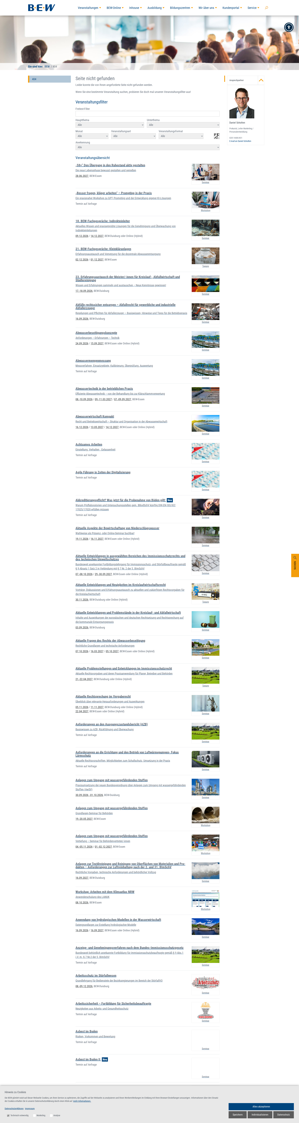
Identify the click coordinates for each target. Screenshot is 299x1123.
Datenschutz (283, 1114)
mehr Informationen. (82, 1101)
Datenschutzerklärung (14, 1108)
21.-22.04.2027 (84, 679)
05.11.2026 (82, 707)
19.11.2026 (82, 538)
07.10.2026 (82, 651)
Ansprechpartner (236, 80)
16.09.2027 (82, 877)
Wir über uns (206, 8)
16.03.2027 (97, 651)
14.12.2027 (97, 236)
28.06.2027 (82, 175)
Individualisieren (260, 1114)
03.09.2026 (82, 627)
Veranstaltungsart (121, 131)
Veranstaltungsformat (171, 131)
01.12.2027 (97, 259)
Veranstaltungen (88, 8)
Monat (79, 131)
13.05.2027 (97, 427)
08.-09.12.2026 (84, 986)
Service (252, 8)
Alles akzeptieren (261, 1106)
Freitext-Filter (83, 108)
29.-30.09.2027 (103, 574)
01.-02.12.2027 (103, 846)
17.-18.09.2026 (84, 290)
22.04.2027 (82, 711)
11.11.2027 (97, 707)
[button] (289, 27)
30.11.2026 (82, 599)
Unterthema (153, 120)
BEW (47, 66)
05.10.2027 (112, 651)
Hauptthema (82, 120)
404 (34, 79)
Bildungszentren (180, 8)
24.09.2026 (82, 343)
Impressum (30, 1108)
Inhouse (134, 8)
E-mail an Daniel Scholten (240, 141)
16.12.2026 (82, 427)
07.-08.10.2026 (84, 574)
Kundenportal (231, 8)
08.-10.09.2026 (84, 399)
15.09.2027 (97, 343)
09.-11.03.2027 (103, 399)
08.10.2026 (82, 902)
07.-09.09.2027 (122, 399)
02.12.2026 (82, 259)
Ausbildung (154, 8)
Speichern (238, 1114)
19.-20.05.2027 (84, 818)
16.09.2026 (82, 318)
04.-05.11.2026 (84, 846)
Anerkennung (83, 142)
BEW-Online (114, 8)
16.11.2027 (97, 538)
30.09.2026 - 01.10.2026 (89, 795)
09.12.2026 (82, 236)
